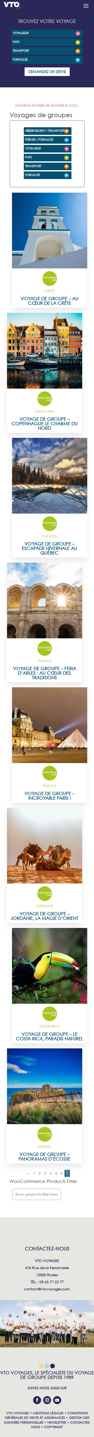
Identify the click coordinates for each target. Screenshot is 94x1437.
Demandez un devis (47, 71)
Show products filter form (37, 1194)
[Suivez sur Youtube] (57, 1400)
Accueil (21, 105)
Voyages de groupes (47, 105)
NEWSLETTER (56, 1422)
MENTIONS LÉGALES (48, 1413)
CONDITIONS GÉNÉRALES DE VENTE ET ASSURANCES (46, 1415)
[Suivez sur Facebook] (37, 1400)
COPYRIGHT (53, 1427)
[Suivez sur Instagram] (47, 1400)
